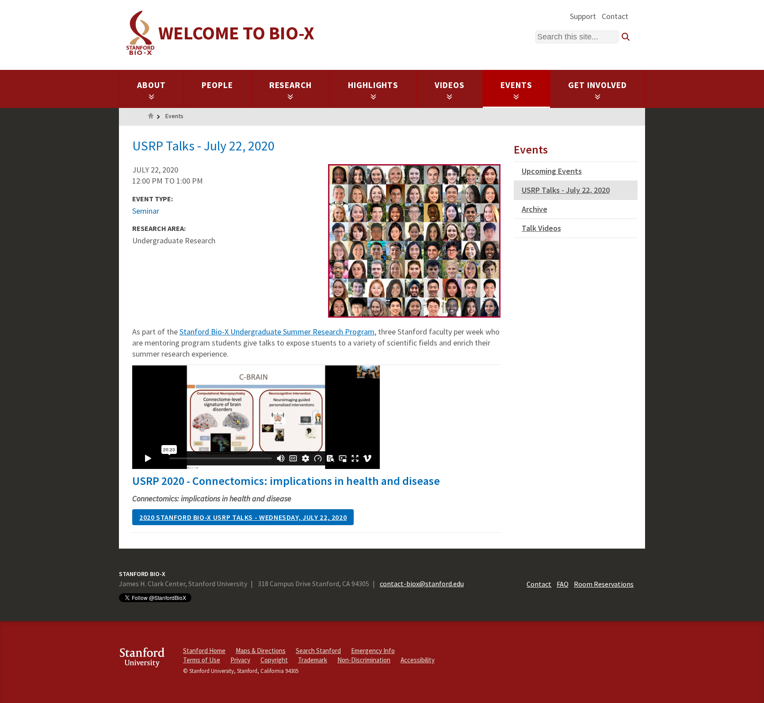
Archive (534, 209)
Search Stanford (318, 650)
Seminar (145, 211)
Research (290, 85)
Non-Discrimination (363, 660)
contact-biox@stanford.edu (422, 583)
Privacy (240, 660)
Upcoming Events (552, 171)
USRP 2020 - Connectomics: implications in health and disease (286, 480)
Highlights (373, 85)
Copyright (274, 660)
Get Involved (597, 85)
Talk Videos (541, 228)
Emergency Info (373, 650)
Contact (615, 16)
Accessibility (418, 660)
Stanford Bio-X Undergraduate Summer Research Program (277, 332)
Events (516, 85)
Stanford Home (204, 650)
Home (150, 116)
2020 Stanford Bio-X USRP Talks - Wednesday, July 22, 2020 (243, 517)
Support (583, 16)
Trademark (312, 660)
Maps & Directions (261, 650)
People (217, 85)
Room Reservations (604, 584)
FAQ (563, 584)
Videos (450, 85)
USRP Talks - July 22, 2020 (566, 190)
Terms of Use (201, 660)
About (151, 85)
